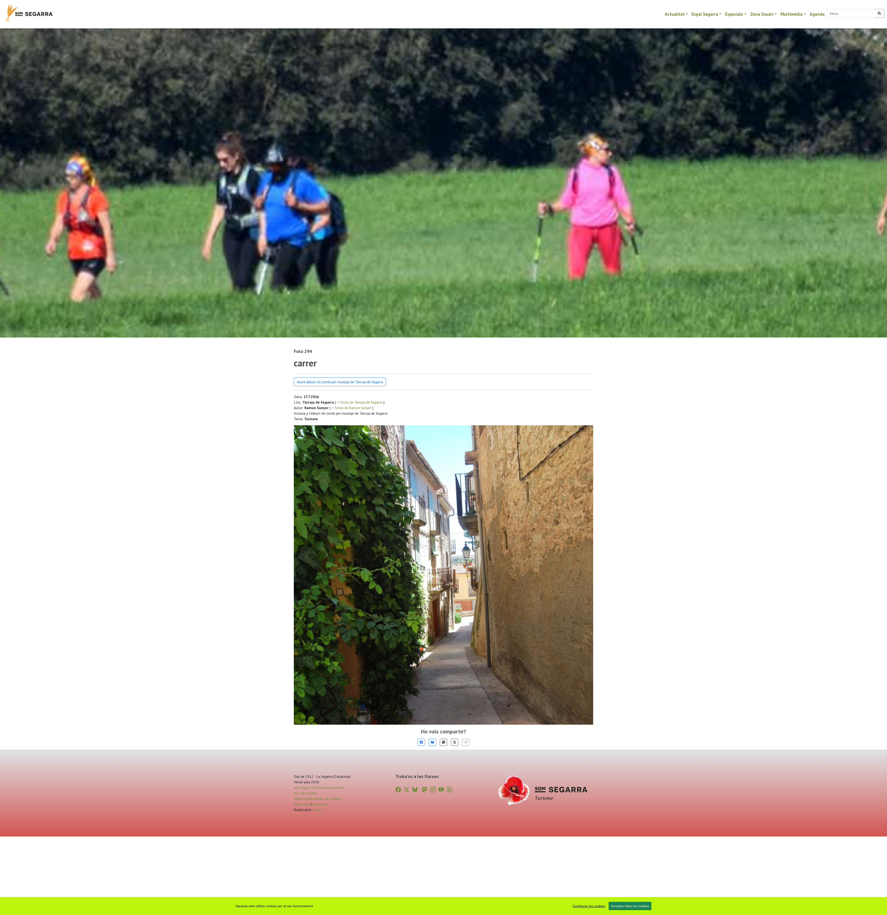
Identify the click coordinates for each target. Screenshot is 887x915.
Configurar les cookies (589, 906)
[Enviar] (465, 742)
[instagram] (433, 789)
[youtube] (441, 789)
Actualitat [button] (675, 14)
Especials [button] (734, 14)
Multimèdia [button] (791, 14)
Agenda (817, 14)
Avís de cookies (305, 793)
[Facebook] (421, 742)
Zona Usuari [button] (761, 14)
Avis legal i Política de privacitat (319, 787)
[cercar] (879, 13)
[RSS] (449, 789)
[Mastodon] (443, 742)
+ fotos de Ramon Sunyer (351, 407)
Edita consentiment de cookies (317, 798)
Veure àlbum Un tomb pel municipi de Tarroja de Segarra (340, 382)
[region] (443, 906)
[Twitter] (454, 742)
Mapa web (302, 804)
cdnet (317, 809)
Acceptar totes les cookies (630, 906)
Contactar (320, 804)
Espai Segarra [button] (705, 14)
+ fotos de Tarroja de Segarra (359, 402)
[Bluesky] (432, 742)
